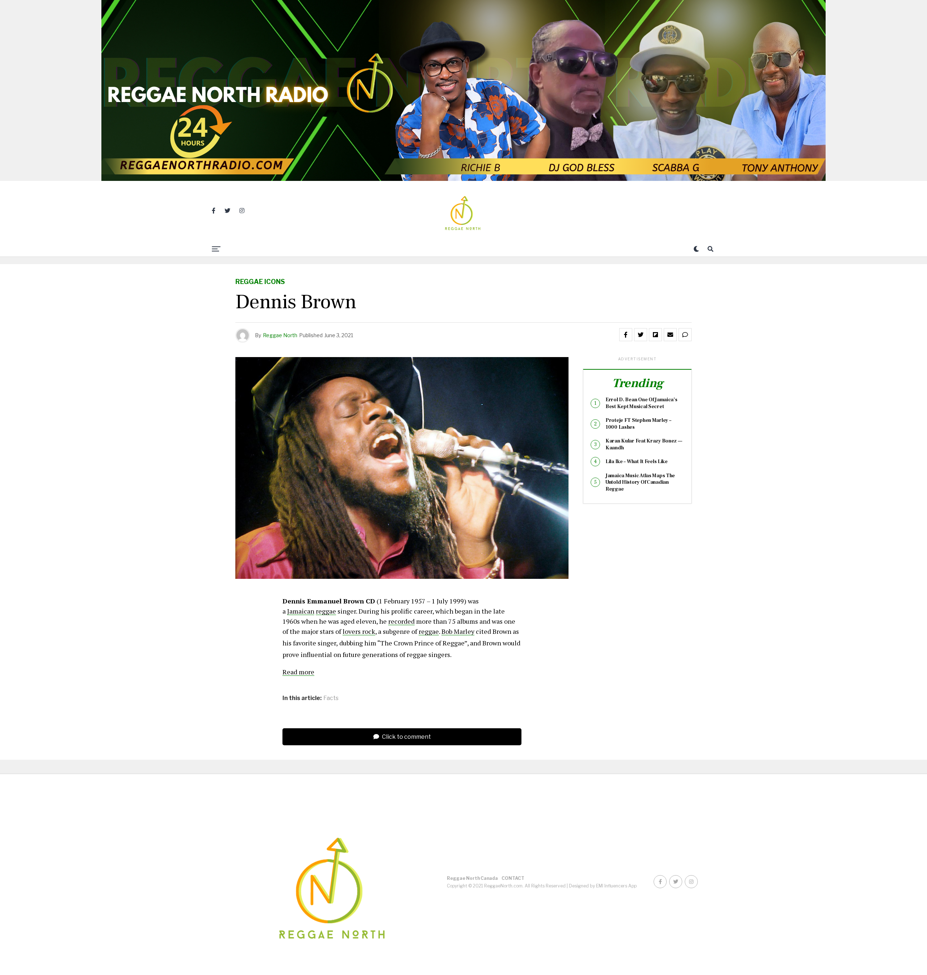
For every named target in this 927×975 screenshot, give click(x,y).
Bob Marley (457, 631)
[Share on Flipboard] (655, 334)
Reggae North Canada (472, 878)
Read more (298, 671)
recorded (401, 621)
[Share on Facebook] (625, 334)
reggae (326, 611)
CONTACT (513, 878)
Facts (331, 698)
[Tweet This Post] (640, 334)
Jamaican (300, 611)
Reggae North (280, 335)
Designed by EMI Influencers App (603, 886)
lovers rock (359, 631)
